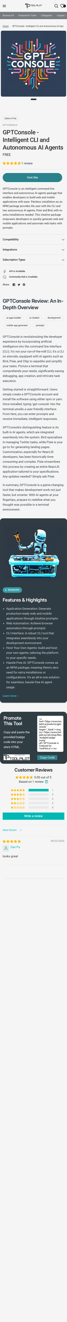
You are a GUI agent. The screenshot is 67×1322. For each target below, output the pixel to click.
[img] (12, 841)
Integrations (10, 249)
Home (6, 26)
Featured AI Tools (27, 15)
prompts (40, 325)
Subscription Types (14, 259)
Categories (46, 15)
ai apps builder (13, 317)
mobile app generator (17, 325)
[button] (12, 163)
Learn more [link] (9, 696)
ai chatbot (34, 317)
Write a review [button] (33, 816)
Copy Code (47, 757)
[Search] (56, 6)
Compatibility (11, 239)
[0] (61, 6)
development (54, 317)
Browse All (8, 15)
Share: (6, 284)
